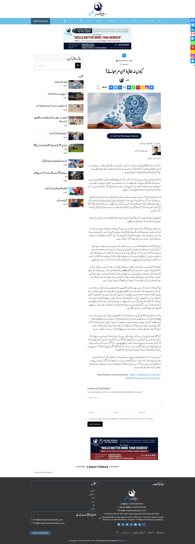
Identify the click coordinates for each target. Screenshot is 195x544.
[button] (64, 21)
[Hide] (194, 65)
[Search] (78, 65)
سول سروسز (134, 21)
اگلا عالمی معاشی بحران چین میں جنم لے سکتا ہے (56, 188)
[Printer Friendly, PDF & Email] (150, 143)
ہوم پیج (160, 21)
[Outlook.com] (129, 87)
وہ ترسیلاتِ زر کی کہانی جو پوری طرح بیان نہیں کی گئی (54, 161)
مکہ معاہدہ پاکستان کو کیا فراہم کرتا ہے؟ (58, 133)
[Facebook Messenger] (152, 87)
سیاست (98, 21)
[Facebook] (111, 87)
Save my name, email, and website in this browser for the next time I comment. (122, 419)
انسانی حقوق (110, 21)
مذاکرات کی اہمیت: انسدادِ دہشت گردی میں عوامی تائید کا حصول (51, 105)
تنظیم (81, 21)
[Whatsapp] (133, 87)
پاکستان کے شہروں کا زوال (61, 82)
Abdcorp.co (122, 541)
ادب (88, 21)
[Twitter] (115, 87)
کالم (124, 55)
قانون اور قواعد (147, 21)
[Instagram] (147, 87)
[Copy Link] (142, 87)
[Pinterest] (138, 87)
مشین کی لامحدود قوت (62, 200)
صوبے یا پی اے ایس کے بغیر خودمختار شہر (57, 94)
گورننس (122, 21)
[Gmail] (124, 87)
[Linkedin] (120, 87)
